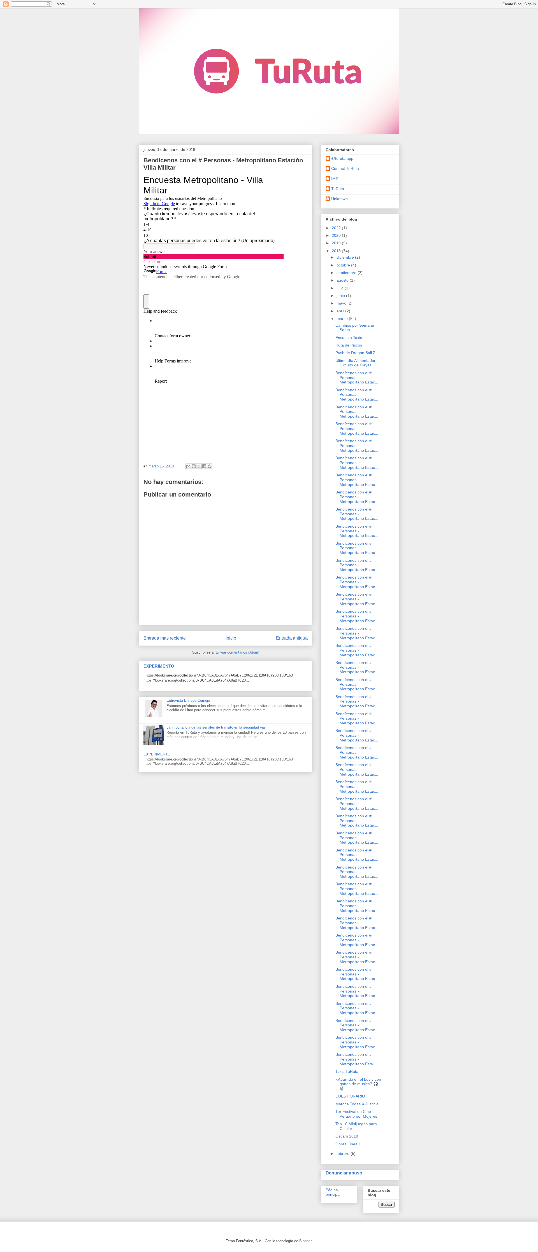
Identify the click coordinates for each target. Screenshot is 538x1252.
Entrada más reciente (164, 638)
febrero (344, 1153)
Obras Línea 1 (348, 1144)
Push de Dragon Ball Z (355, 352)
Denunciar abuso (344, 1172)
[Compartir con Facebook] (204, 466)
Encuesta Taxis (348, 337)
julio (341, 288)
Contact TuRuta (345, 168)
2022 (337, 228)
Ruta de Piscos (348, 345)
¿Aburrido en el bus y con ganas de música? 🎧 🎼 (358, 1084)
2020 (337, 235)
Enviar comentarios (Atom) (237, 652)
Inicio (231, 638)
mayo (342, 303)
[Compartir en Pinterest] (209, 466)
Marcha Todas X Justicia (357, 1104)
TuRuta (337, 188)
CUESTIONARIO (350, 1096)
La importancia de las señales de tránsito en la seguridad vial (216, 727)
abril (341, 311)
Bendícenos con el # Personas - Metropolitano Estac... (356, 378)
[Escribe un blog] (193, 466)
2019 (337, 243)
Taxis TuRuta (346, 1071)
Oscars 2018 (346, 1136)
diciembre (346, 257)
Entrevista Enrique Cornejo (188, 700)
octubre (344, 265)
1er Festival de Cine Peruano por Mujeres (356, 1113)
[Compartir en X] (199, 466)
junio (341, 295)
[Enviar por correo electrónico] (188, 466)
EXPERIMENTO (158, 666)
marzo (343, 318)
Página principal (333, 1192)
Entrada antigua (292, 638)
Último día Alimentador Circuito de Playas (355, 363)
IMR (334, 178)
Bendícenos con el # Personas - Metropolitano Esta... (355, 1059)
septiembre (347, 272)
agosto (343, 280)
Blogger (305, 1241)
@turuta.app (342, 158)
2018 (337, 251)
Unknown (339, 198)
